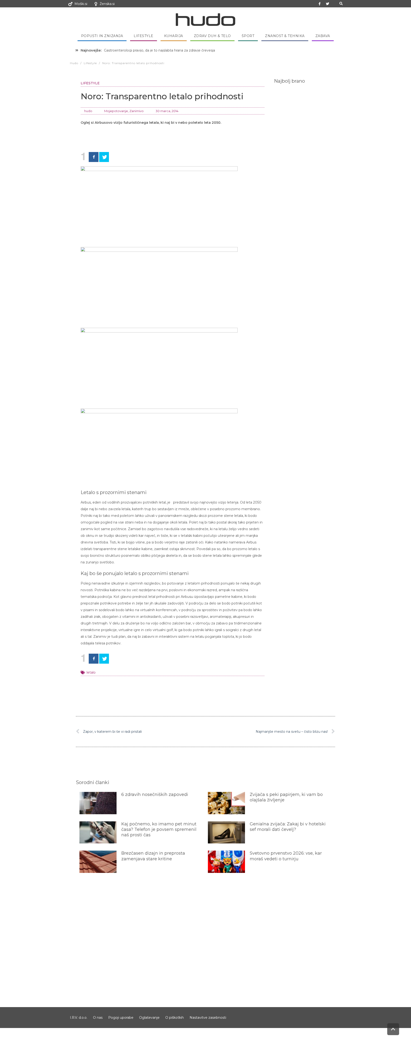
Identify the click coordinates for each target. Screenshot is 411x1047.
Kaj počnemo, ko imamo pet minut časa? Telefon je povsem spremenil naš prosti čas (158, 829)
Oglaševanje (149, 1017)
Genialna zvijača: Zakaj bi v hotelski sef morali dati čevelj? (288, 826)
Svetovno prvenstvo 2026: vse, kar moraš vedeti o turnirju (286, 856)
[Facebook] (93, 157)
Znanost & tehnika (285, 36)
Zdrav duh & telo (212, 36)
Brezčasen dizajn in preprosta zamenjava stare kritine (153, 856)
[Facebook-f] (319, 3)
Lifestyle (143, 36)
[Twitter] (327, 3)
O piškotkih (174, 1017)
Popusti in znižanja (102, 36)
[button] (341, 3)
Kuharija (173, 36)
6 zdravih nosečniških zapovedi (154, 794)
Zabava (322, 36)
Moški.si (80, 4)
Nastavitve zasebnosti (208, 1017)
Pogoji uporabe (120, 1017)
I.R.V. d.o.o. (78, 1017)
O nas (98, 1017)
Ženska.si (107, 4)
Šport (248, 36)
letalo (91, 672)
